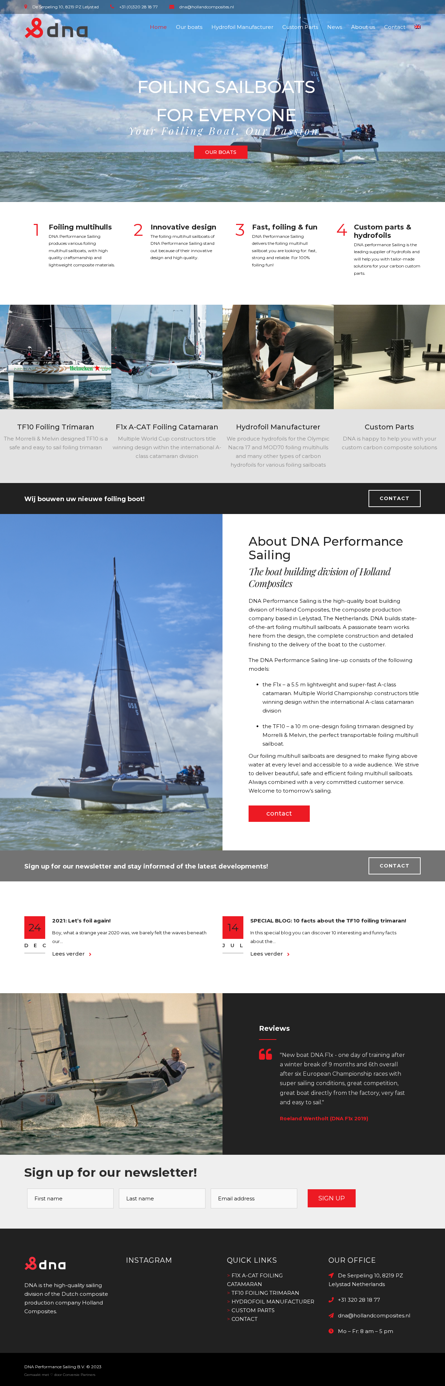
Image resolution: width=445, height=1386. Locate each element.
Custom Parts (300, 27)
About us (363, 27)
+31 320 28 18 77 (357, 1300)
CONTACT (395, 498)
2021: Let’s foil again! (81, 920)
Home (158, 27)
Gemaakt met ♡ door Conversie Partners (59, 1374)
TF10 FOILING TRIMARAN (265, 1293)
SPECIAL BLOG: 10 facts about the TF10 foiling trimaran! (328, 920)
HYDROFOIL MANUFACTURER (273, 1301)
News (334, 27)
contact (279, 813)
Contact (394, 27)
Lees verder (69, 953)
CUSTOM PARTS (253, 1310)
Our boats (189, 27)
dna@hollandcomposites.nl (372, 1315)
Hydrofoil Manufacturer (242, 27)
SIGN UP (331, 1198)
